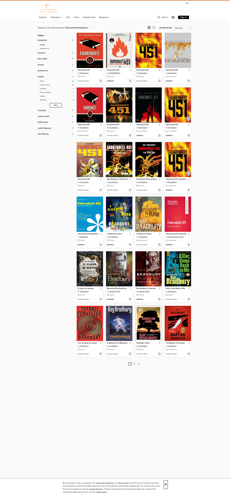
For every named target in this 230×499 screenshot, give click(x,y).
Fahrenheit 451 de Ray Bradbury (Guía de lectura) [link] (177, 234)
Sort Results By (165, 28)
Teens (76, 17)
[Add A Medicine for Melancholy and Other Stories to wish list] (130, 354)
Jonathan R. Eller (114, 291)
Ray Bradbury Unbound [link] (146, 288)
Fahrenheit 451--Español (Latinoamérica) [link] (177, 179)
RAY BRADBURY (114, 73)
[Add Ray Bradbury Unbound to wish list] (159, 299)
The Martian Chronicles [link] (175, 343)
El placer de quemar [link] (86, 288)
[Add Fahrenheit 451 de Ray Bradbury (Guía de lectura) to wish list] (188, 245)
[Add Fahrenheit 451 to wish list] (100, 81)
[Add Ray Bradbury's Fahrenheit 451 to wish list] (130, 190)
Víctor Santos (84, 182)
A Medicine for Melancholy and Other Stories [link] (118, 343)
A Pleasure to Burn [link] (114, 234)
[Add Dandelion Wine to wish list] (159, 354)
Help (187, 3)
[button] (162, 17)
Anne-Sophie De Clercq (176, 237)
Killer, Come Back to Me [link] (175, 288)
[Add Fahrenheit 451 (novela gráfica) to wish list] (159, 190)
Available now (44, 49)
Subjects (43, 17)
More (56, 105)
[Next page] (139, 363)
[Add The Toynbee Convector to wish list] (100, 354)
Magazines (104, 17)
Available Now (89, 17)
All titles (42, 45)
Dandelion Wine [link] (143, 343)
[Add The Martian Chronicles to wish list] (188, 354)
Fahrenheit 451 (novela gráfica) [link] (147, 179)
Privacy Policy (123, 483)
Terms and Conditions (105, 483)
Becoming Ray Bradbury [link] (117, 288)
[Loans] (173, 17)
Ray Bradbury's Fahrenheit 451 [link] (118, 179)
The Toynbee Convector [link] (87, 343)
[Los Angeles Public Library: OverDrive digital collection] (48, 8)
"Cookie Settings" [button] (96, 489)
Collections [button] (55, 17)
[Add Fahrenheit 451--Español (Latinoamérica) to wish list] (188, 190)
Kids (68, 17)
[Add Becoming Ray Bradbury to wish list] (130, 299)
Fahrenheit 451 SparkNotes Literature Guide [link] (89, 234)
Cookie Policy (101, 492)
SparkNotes (84, 237)
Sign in (183, 17)
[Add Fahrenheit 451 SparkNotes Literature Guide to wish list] (100, 245)
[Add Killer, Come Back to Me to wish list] (188, 299)
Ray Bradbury (84, 73)
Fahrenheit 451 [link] (84, 70)
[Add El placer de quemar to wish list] (100, 299)
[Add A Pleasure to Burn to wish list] (130, 245)
